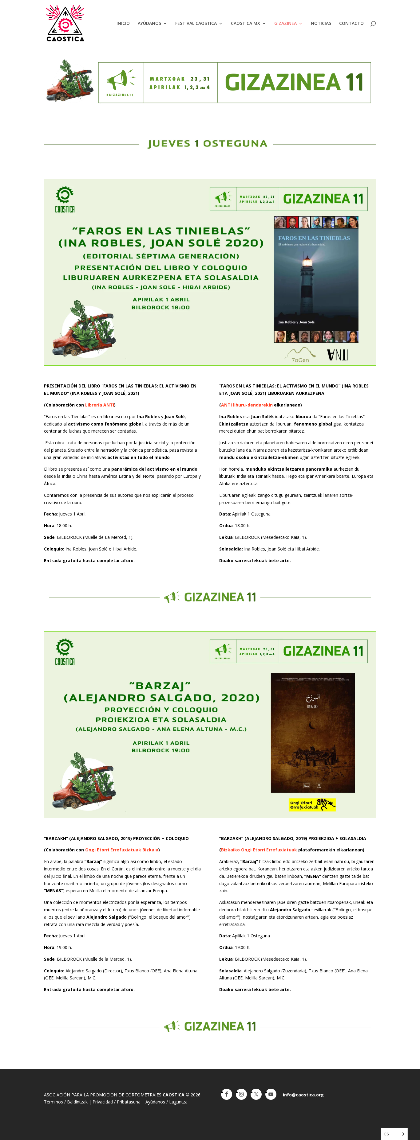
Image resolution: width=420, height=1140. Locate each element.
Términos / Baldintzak (66, 1102)
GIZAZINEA (285, 23)
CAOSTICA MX (245, 23)
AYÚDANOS (149, 23)
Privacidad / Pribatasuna (117, 1102)
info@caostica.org (303, 1095)
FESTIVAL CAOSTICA (196, 23)
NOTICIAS (321, 23)
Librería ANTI (99, 405)
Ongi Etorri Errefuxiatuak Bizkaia (121, 850)
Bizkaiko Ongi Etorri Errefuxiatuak (259, 850)
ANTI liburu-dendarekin (247, 405)
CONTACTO (351, 23)
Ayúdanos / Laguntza (166, 1102)
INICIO (123, 23)
